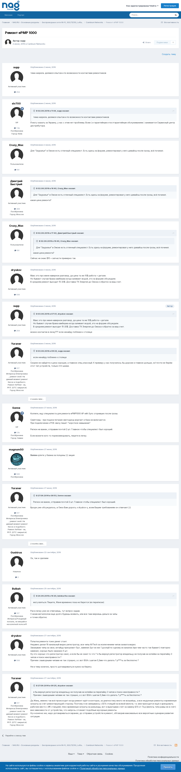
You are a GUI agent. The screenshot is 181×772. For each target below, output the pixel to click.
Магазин (8, 15)
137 (18, 613)
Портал (21, 15)
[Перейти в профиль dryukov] (16, 280)
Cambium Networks (36, 44)
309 (18, 209)
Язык (70, 754)
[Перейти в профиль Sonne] (16, 418)
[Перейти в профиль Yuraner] (16, 353)
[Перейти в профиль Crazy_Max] (16, 155)
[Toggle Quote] (34, 111)
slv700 (16, 103)
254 (18, 92)
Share (147, 42)
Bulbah (16, 588)
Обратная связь (95, 754)
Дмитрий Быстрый (16, 183)
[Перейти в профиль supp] (8, 42)
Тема (80, 754)
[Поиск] (176, 15)
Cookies (109, 754)
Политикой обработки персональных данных (102, 768)
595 (18, 474)
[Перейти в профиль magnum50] (16, 459)
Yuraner (16, 343)
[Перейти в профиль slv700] (16, 113)
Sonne (16, 407)
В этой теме (164, 15)
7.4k (18, 128)
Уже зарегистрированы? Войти (141, 6)
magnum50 (16, 449)
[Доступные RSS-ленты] (176, 745)
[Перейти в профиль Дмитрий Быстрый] (16, 194)
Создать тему (169, 54)
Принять (168, 767)
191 (17, 170)
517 (18, 368)
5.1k (18, 432)
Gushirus (16, 552)
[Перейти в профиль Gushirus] (16, 562)
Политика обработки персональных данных (157, 760)
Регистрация (170, 6)
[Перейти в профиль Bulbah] (16, 598)
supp (22, 41)
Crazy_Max (16, 145)
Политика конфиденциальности (163, 757)
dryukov (16, 269)
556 (18, 294)
